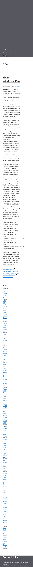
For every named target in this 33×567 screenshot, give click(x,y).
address (5, 271)
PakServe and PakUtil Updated (5, 316)
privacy (12, 273)
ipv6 (4, 273)
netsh (7, 273)
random (17, 273)
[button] (4, 56)
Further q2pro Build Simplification (5, 327)
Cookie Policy (16, 562)
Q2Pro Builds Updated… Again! (5, 392)
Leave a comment (8, 277)
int (16, 271)
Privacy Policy (7, 562)
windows (12, 275)
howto (13, 271)
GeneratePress (24, 566)
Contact (5, 564)
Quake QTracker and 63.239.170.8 (5, 419)
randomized (6, 275)
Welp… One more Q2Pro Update (5, 368)
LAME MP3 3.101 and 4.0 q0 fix (5, 304)
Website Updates (9, 269)
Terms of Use (24, 562)
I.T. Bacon (6, 49)
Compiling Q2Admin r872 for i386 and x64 (5, 405)
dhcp (9, 271)
